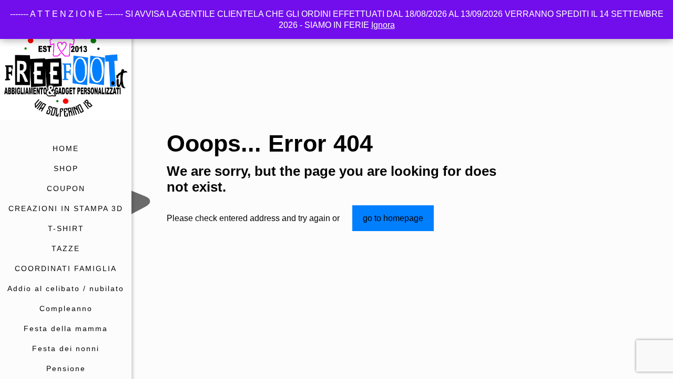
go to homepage (393, 218)
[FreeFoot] (65, 69)
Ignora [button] (383, 25)
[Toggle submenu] (121, 228)
